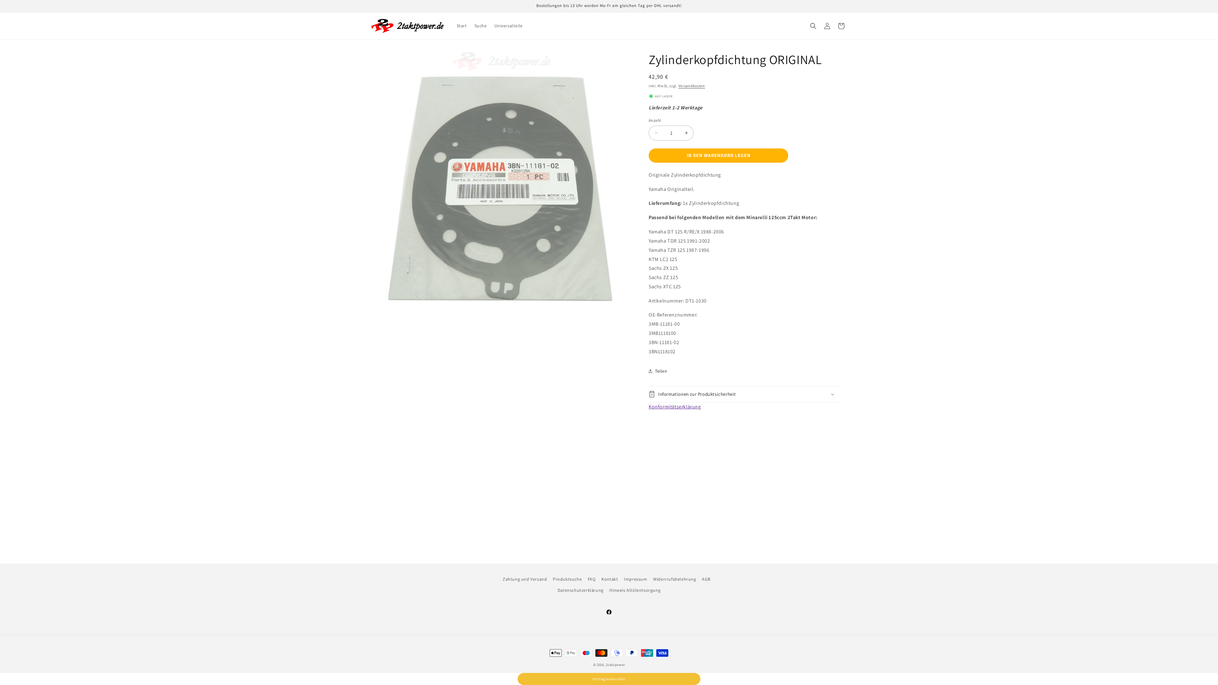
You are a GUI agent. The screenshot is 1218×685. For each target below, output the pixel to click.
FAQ (592, 579)
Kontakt (609, 579)
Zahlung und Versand (525, 579)
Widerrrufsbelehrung (674, 579)
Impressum (635, 579)
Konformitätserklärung (675, 406)
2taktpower (615, 664)
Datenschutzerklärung (581, 590)
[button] (813, 26)
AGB (706, 579)
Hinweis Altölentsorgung (634, 590)
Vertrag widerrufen (609, 678)
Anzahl (655, 120)
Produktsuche (567, 579)
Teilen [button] (661, 371)
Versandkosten (691, 85)
